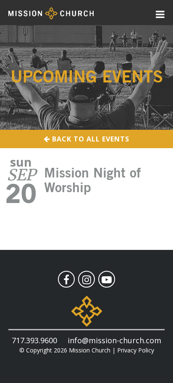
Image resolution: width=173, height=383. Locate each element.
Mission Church (89, 350)
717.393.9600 (34, 340)
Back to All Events (89, 139)
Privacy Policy (135, 350)
